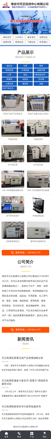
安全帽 (41, 79)
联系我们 (43, 42)
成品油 (9, 66)
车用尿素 (25, 70)
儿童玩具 (9, 84)
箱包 (25, 75)
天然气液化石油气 (9, 88)
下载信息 (31, 42)
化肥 (25, 66)
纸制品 (25, 79)
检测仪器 (7, 42)
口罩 (9, 75)
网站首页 (7, 37)
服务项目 (31, 37)
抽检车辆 (41, 70)
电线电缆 (9, 70)
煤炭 (41, 66)
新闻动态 (19, 42)
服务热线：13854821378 (27, 252)
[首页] (6, 433)
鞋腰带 (9, 79)
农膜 (41, 84)
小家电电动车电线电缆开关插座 (41, 75)
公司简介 (19, 37)
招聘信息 (43, 37)
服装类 (25, 84)
